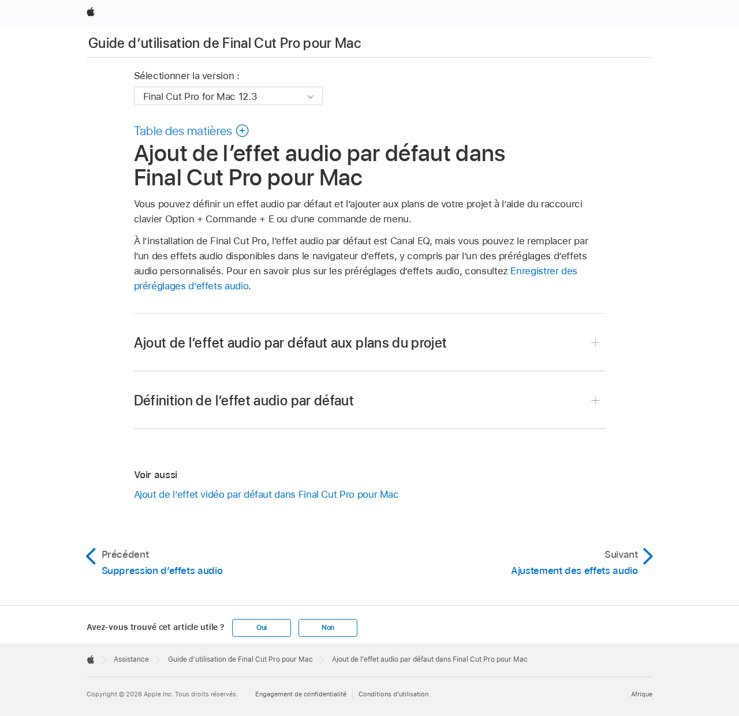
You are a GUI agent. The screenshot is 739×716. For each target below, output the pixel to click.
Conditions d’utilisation (393, 694)
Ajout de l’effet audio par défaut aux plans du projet (290, 342)
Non (328, 628)
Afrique (641, 694)
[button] (192, 130)
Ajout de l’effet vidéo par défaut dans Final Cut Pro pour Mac (266, 494)
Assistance (131, 659)
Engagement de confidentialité (300, 694)
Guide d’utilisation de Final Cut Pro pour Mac (224, 43)
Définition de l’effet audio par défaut (244, 400)
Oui (261, 628)
